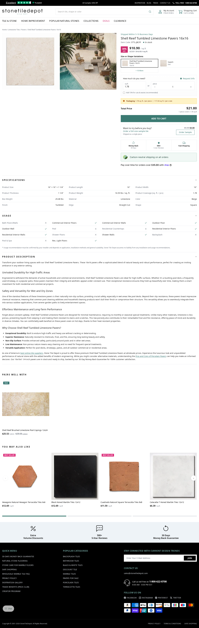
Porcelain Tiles (71, 582)
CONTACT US (165, 3)
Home (4, 29)
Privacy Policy (9, 578)
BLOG (149, 3)
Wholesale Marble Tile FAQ (16, 574)
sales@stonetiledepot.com (136, 573)
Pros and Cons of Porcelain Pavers (151, 356)
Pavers (23, 29)
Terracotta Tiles (71, 587)
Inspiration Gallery (12, 582)
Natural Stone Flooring (14, 560)
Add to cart (158, 118)
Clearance (120, 20)
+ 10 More (139, 70)
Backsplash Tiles (71, 556)
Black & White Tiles (73, 565)
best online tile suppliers (31, 353)
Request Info (189, 78)
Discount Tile (70, 569)
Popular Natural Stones (64, 20)
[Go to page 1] (34, 516)
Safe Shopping (9, 569)
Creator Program (11, 591)
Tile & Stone (9, 20)
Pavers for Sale (71, 578)
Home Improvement (33, 20)
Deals (106, 20)
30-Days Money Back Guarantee (18, 556)
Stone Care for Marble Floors (18, 565)
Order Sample (185, 132)
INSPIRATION (140, 3)
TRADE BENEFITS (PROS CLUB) (15, 587)
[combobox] (105, 12)
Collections (91, 20)
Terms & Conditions (172, 623)
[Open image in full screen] (30, 61)
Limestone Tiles (14, 29)
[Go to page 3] (165, 516)
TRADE (155, 3)
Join (190, 558)
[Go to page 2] (99, 516)
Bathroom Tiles (71, 560)
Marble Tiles (69, 574)
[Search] (151, 12)
